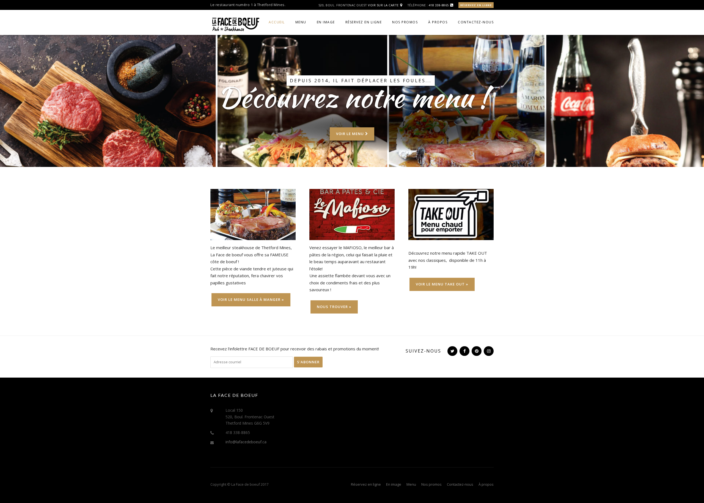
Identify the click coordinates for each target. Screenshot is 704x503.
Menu (300, 22)
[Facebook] (463, 351)
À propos (437, 22)
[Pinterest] (476, 351)
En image (326, 22)
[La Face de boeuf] (235, 23)
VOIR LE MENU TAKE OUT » (442, 284)
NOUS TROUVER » (334, 306)
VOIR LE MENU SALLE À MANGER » (251, 299)
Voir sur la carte (383, 5)
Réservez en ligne (476, 5)
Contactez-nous (476, 22)
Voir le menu (350, 133)
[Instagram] (488, 351)
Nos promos (405, 22)
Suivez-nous (423, 351)
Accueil (277, 22)
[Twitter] (451, 351)
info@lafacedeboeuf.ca (246, 441)
